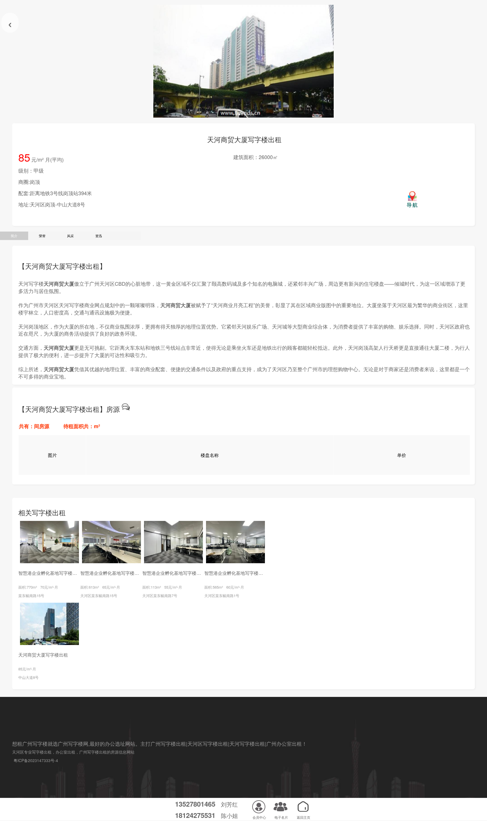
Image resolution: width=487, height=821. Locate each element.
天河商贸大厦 (59, 283)
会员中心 (259, 817)
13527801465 (195, 804)
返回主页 (303, 817)
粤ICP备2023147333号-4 (36, 760)
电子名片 (281, 817)
